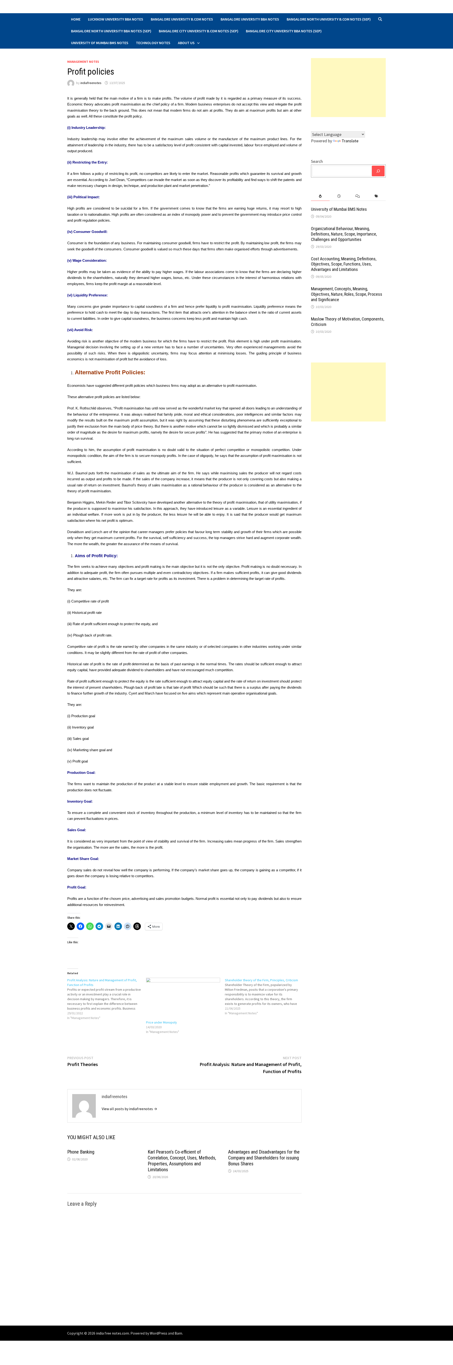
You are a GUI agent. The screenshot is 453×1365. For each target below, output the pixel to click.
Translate (350, 140)
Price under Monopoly (161, 1022)
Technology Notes (153, 42)
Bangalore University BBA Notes (250, 19)
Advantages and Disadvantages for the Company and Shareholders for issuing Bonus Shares (264, 1158)
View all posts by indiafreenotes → (129, 1108)
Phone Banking (80, 1152)
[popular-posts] (320, 196)
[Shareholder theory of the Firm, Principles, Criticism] (264, 996)
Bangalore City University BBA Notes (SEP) (284, 31)
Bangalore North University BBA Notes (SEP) (111, 31)
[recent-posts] (339, 196)
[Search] (378, 171)
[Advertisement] (348, 87)
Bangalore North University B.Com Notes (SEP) (329, 19)
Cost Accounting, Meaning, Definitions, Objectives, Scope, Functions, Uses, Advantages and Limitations (343, 264)
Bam (178, 1333)
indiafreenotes (90, 83)
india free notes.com (112, 1333)
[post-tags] (376, 196)
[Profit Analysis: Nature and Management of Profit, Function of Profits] (106, 999)
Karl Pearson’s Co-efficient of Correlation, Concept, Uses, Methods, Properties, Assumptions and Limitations (182, 1160)
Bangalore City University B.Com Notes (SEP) (198, 31)
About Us (186, 42)
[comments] (357, 196)
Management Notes (83, 61)
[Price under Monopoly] (183, 999)
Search (317, 161)
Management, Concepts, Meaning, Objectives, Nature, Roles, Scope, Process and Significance (346, 294)
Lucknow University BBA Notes (115, 19)
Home (75, 19)
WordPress (158, 1333)
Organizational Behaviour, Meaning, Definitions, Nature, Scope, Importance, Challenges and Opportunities (344, 234)
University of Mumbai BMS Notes (99, 42)
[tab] (320, 196)
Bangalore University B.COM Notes (182, 19)
